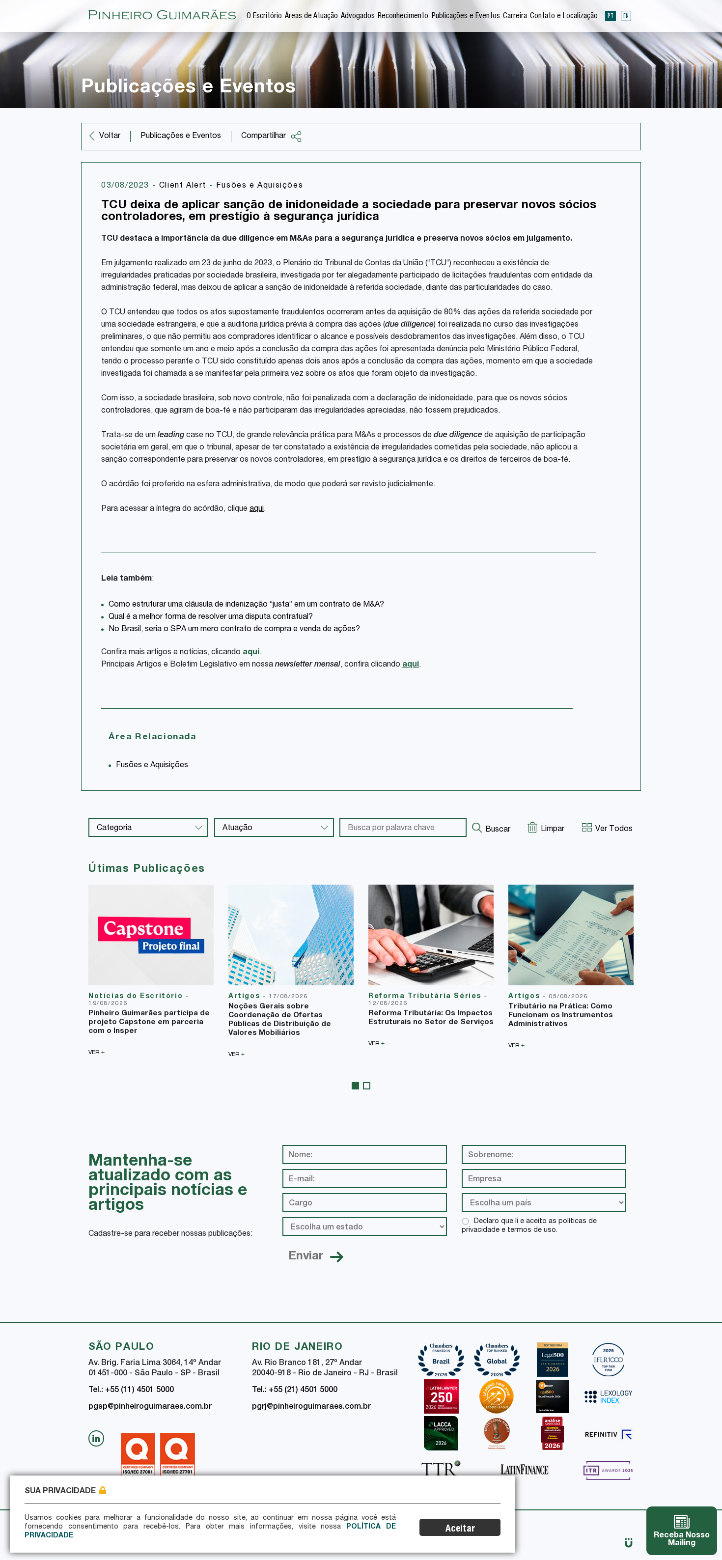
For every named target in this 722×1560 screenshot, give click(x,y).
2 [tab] (366, 1085)
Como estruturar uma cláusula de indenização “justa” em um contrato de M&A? (246, 605)
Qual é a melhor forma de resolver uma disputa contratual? (211, 617)
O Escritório (264, 17)
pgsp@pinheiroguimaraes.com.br (150, 1407)
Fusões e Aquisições (259, 186)
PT (610, 16)
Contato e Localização (564, 17)
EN (626, 16)
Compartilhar (263, 136)
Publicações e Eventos (466, 17)
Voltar (109, 136)
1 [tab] (355, 1085)
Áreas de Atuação (311, 17)
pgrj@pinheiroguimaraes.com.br (311, 1407)
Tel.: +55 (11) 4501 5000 (131, 1390)
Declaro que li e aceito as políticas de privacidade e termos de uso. (529, 1226)
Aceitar (460, 1529)
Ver (96, 1052)
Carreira (515, 17)
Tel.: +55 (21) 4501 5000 (294, 1390)
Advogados (358, 17)
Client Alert (184, 186)
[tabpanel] (151, 970)
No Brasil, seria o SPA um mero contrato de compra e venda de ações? (234, 630)
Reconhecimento (403, 17)
